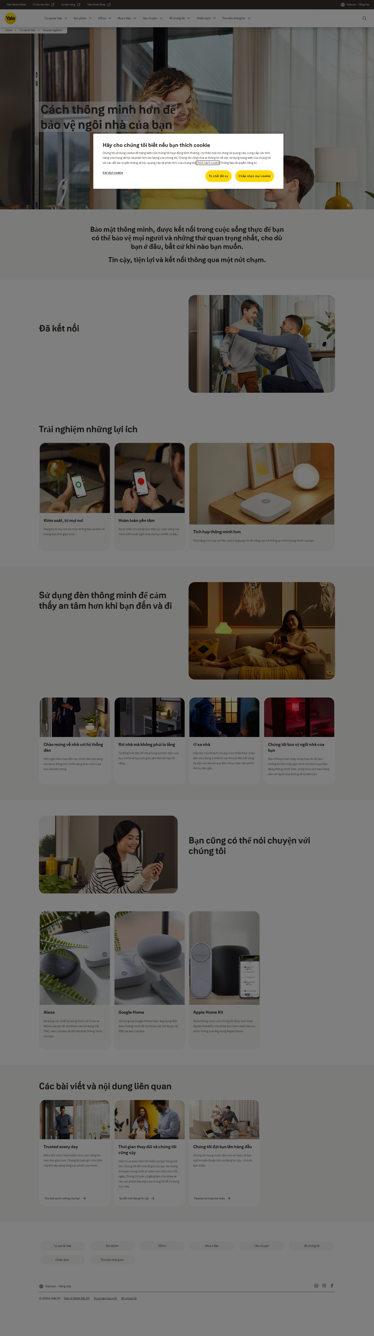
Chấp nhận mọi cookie (255, 176)
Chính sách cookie (208, 163)
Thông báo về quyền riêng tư (239, 163)
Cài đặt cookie (113, 173)
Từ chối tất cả (218, 176)
